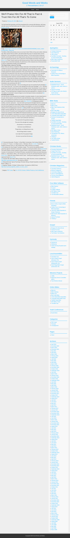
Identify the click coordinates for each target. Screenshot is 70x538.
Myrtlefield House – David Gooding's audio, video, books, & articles (59, 86)
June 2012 (53, 473)
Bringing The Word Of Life (57, 112)
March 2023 (54, 347)
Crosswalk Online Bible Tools (58, 115)
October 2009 (54, 518)
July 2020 (53, 359)
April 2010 (53, 511)
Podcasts (53, 324)
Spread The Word (55, 89)
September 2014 (55, 437)
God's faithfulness (39, 170)
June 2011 (53, 490)
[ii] (45, 84)
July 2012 (53, 472)
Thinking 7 (53, 136)
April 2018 (53, 385)
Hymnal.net (54, 242)
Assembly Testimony (56, 168)
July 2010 (53, 508)
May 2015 (53, 429)
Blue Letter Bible (55, 110)
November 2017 (55, 393)
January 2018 (54, 390)
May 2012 (53, 475)
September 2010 (55, 505)
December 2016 (55, 411)
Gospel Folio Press (56, 151)
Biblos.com (54, 293)
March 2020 (54, 364)
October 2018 (54, 378)
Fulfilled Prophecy (30, 170)
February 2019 (54, 375)
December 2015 (55, 423)
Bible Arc (53, 104)
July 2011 (53, 488)
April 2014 (53, 446)
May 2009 (53, 526)
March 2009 (54, 529)
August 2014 (54, 439)
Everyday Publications (56, 149)
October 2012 (54, 467)
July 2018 (53, 382)
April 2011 (53, 493)
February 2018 (54, 388)
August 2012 (54, 470)
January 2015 (54, 434)
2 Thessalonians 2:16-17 (35, 5)
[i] (20, 83)
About (37, 9)
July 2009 (53, 523)
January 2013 (54, 462)
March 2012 (54, 478)
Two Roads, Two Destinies (57, 233)
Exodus (23, 170)
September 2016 (55, 414)
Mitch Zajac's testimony (57, 59)
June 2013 (53, 455)
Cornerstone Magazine (56, 172)
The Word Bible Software (57, 194)
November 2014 (55, 436)
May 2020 (53, 360)
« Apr (51, 42)
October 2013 (54, 451)
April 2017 (53, 405)
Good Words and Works (35, 3)
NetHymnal (54, 244)
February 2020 (54, 365)
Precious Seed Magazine (57, 175)
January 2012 (54, 482)
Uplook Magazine (55, 176)
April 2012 (53, 477)
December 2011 (55, 483)
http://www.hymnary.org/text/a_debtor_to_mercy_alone (14, 166)
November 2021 (55, 349)
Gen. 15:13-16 (27, 101)
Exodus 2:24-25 (5, 27)
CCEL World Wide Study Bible (58, 113)
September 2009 (55, 519)
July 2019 (53, 372)
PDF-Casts (10, 170)
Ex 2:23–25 (35, 143)
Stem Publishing (55, 131)
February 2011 (54, 496)
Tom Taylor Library (55, 138)
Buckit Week (54, 312)
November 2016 (55, 413)
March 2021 (54, 354)
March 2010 (54, 513)
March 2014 (54, 447)
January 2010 (54, 516)
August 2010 (54, 506)
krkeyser (21, 21)
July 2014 (53, 441)
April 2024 (53, 344)
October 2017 (54, 395)
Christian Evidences (56, 51)
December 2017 (55, 391)
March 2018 (54, 387)
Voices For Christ (55, 94)
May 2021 (53, 350)
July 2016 (53, 416)
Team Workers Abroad (56, 280)
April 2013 (53, 459)
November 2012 (55, 465)
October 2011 (54, 487)
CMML (52, 276)
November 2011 (55, 485)
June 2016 (53, 418)
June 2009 (53, 524)
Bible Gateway (54, 292)
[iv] (22, 107)
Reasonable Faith (55, 61)
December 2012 (55, 464)
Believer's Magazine (56, 170)
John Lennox (54, 54)
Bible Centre (54, 105)
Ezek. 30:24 (4, 155)
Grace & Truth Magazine (57, 173)
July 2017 (53, 400)
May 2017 (53, 403)
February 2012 (54, 480)
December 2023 (55, 346)
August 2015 (54, 426)
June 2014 (53, 442)
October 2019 (54, 369)
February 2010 (54, 514)
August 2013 (54, 454)
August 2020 (54, 357)
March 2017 (54, 406)
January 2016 (54, 421)
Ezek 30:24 (43, 148)
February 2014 (54, 449)
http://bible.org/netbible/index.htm (9, 160)
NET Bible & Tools (55, 130)
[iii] (43, 93)
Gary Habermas (55, 52)
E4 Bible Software (55, 189)
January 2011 (54, 498)
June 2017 (53, 401)
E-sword (53, 187)
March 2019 (54, 373)
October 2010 (54, 503)
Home (32, 9)
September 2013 (55, 452)
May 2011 (53, 492)
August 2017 (54, 398)
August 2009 (54, 521)
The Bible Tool (54, 192)
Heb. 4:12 (4, 60)
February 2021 (54, 355)
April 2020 (53, 362)
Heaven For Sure (55, 229)
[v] (1, 165)
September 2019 (55, 370)
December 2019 (55, 367)
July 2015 (53, 428)
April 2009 (53, 528)
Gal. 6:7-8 (12, 157)
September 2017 (55, 396)
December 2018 (55, 377)
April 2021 (53, 352)
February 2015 (54, 432)
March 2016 (54, 419)
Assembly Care (55, 256)
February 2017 (54, 408)
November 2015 (55, 424)
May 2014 (53, 444)
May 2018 (53, 383)
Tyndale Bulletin (55, 140)
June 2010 (53, 510)
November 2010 (55, 501)
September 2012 (55, 469)
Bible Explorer (54, 186)
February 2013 (54, 460)
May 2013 (53, 457)
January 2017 (54, 410)
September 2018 (55, 380)
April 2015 (53, 431)
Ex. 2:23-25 (18, 170)
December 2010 (55, 500)
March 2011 (54, 495)
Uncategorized (54, 325)
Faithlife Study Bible (56, 120)
